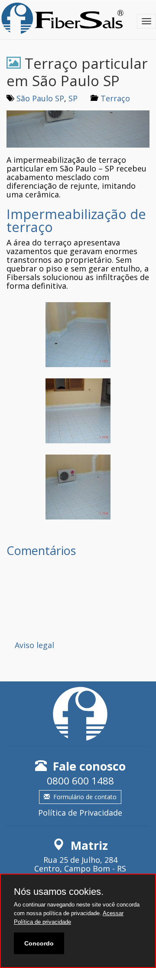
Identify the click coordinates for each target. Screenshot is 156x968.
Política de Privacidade (80, 812)
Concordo (39, 943)
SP (73, 98)
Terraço (115, 98)
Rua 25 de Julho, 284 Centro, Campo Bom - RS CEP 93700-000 (80, 868)
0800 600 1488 (80, 780)
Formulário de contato (85, 797)
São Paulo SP (40, 98)
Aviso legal (34, 645)
